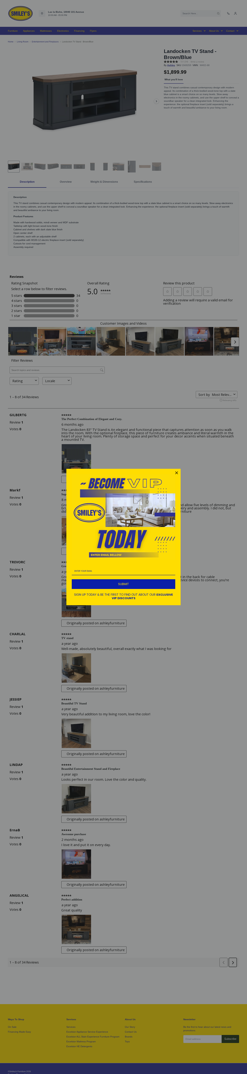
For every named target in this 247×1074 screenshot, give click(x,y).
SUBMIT (123, 584)
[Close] (177, 473)
